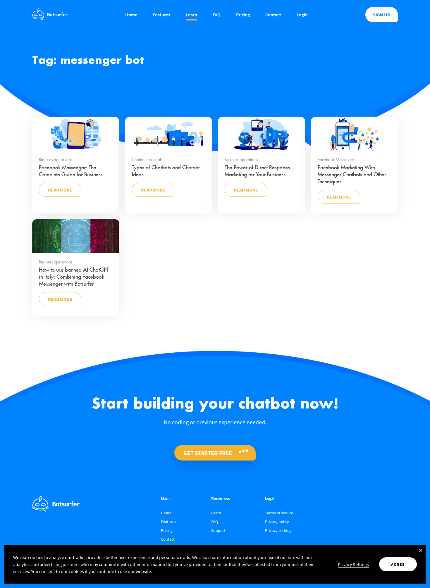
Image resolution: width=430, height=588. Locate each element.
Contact (273, 15)
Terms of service (279, 512)
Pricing (243, 15)
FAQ (217, 15)
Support (218, 530)
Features (161, 15)
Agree (398, 564)
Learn (191, 15)
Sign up (381, 15)
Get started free (207, 452)
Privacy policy (277, 521)
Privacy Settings (353, 564)
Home (131, 15)
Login (302, 15)
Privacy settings (278, 530)
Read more (60, 190)
